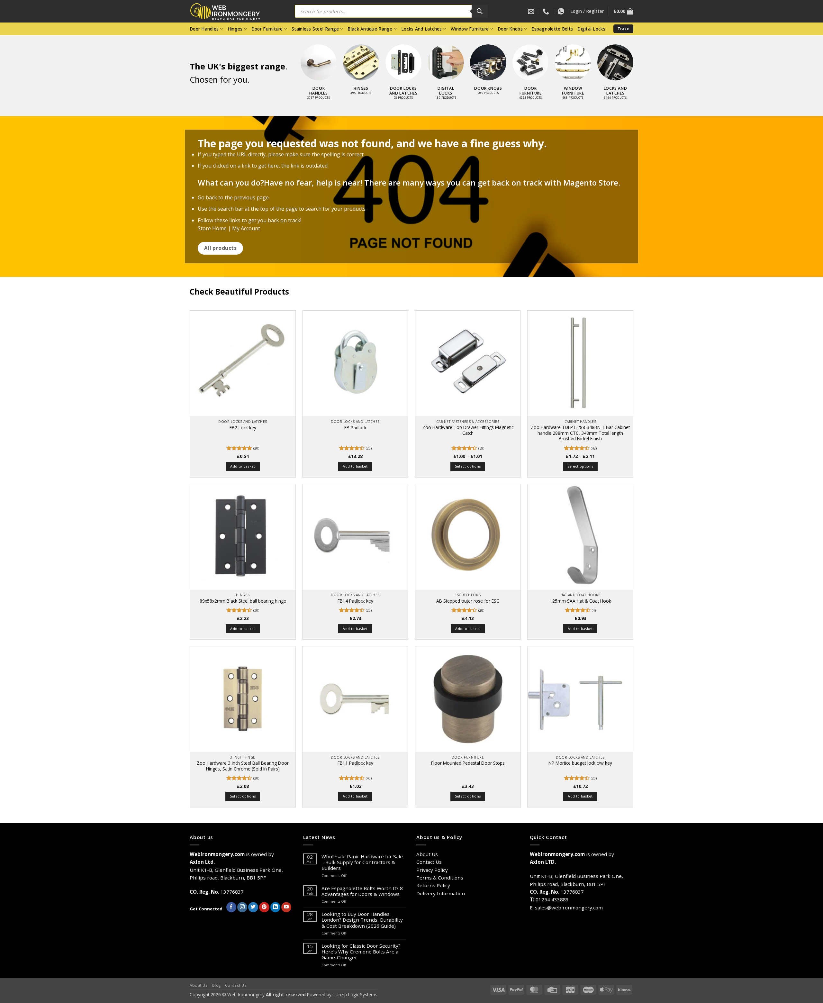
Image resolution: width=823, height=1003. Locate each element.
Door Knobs (510, 29)
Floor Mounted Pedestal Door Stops (468, 763)
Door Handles (204, 29)
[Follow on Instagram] (242, 907)
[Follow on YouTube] (286, 907)
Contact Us (429, 862)
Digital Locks (591, 29)
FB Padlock (355, 428)
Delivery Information (440, 893)
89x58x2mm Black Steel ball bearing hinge (243, 601)
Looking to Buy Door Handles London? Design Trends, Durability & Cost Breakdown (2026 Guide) (362, 920)
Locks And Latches (421, 29)
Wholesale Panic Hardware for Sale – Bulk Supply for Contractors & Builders (362, 862)
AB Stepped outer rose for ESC (467, 601)
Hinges (235, 29)
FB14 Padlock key (355, 601)
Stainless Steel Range (315, 29)
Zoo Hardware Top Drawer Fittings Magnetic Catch (467, 430)
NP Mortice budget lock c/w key (580, 763)
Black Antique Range (370, 29)
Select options (468, 466)
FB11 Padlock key (355, 763)
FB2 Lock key (243, 428)
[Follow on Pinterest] (264, 907)
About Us (427, 854)
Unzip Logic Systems (356, 994)
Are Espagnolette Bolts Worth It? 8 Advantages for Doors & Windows (362, 891)
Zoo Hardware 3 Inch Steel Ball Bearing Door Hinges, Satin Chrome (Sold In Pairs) (243, 766)
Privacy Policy (432, 870)
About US (199, 985)
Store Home (212, 228)
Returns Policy (433, 885)
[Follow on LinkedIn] (275, 907)
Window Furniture (470, 29)
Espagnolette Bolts (552, 29)
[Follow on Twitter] (253, 907)
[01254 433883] (547, 11)
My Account (246, 228)
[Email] (532, 11)
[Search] (480, 11)
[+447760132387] (562, 11)
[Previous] (294, 61)
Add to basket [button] (242, 466)
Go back (207, 197)
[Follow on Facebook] (231, 907)
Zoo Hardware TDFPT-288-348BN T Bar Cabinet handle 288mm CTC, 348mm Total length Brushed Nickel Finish (580, 433)
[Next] (640, 61)
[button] (587, 11)
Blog (216, 985)
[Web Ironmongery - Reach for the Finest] (230, 11)
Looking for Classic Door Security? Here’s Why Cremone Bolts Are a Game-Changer (361, 952)
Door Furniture (267, 29)
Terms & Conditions (439, 877)
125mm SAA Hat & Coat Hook (580, 601)
